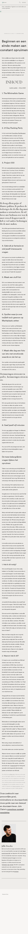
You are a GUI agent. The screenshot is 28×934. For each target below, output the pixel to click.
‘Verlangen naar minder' (7, 864)
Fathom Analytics (16, 786)
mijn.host (5, 784)
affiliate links (12, 774)
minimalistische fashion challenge (16, 168)
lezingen (16, 871)
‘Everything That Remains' (19, 133)
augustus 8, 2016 (9, 33)
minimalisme (8, 6)
